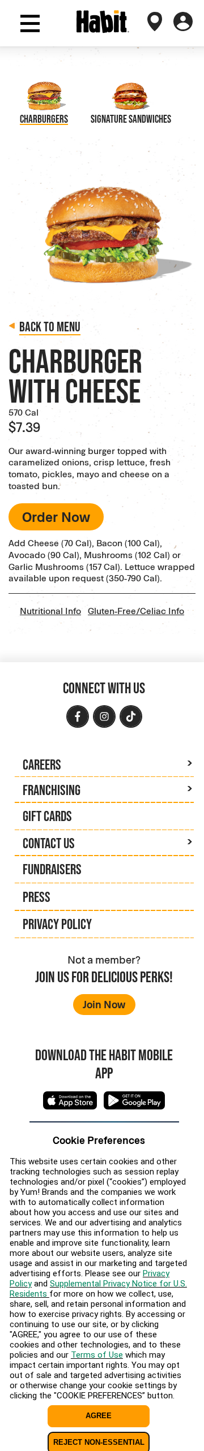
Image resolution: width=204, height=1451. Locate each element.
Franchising (51, 789)
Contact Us (49, 843)
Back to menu (49, 326)
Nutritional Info (50, 610)
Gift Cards (47, 815)
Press (36, 896)
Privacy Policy (57, 923)
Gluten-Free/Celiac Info (136, 610)
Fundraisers (52, 869)
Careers (42, 764)
